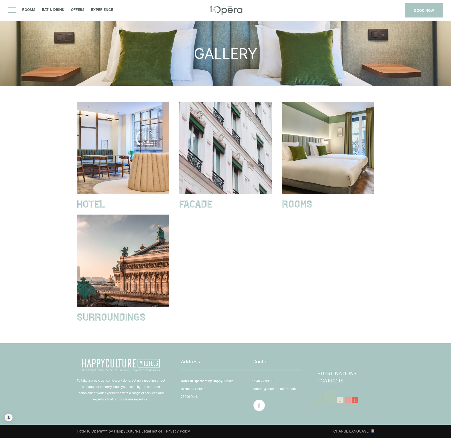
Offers (78, 10)
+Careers (330, 380)
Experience (102, 10)
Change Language (351, 431)
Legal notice (151, 431)
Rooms (28, 10)
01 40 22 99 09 (262, 381)
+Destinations (337, 373)
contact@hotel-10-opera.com (274, 389)
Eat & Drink (53, 10)
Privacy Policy (178, 431)
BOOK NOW (424, 10)
